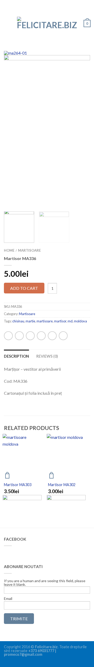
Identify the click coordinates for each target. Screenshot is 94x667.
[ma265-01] (47, 105)
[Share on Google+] (63, 335)
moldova (80, 321)
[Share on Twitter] (30, 335)
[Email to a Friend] (41, 335)
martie (30, 321)
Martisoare (29, 250)
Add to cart (24, 288)
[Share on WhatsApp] (8, 335)
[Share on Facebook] (19, 335)
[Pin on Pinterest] (52, 335)
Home (9, 250)
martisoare (45, 321)
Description (16, 356)
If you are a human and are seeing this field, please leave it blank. (44, 583)
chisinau (18, 321)
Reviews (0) (47, 356)
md (70, 321)
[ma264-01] (47, 53)
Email (8, 598)
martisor (60, 321)
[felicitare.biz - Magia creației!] (47, 21)
